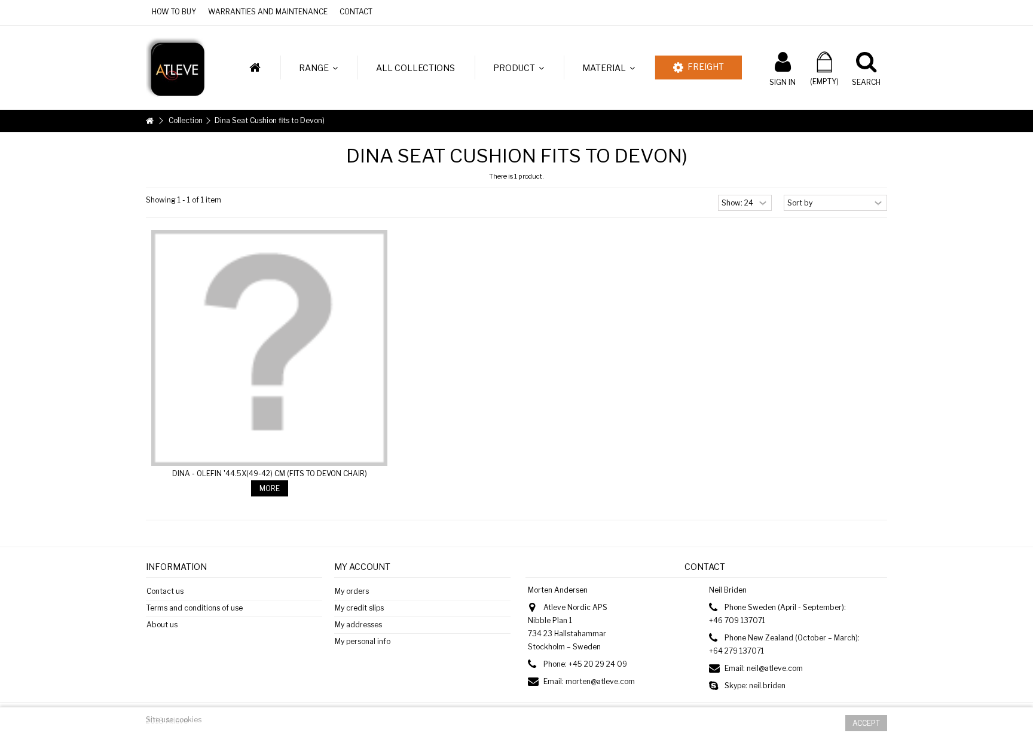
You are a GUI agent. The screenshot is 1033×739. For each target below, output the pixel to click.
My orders (352, 591)
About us (162, 624)
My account (362, 567)
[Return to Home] (149, 121)
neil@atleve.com (775, 668)
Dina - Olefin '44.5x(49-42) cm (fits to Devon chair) (269, 473)
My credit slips (359, 607)
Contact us (165, 591)
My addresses (358, 624)
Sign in (782, 82)
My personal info (362, 641)
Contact (356, 11)
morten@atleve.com (600, 681)
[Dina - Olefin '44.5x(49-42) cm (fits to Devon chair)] (269, 348)
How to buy (174, 11)
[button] (318, 67)
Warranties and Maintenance (268, 11)
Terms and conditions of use (194, 607)
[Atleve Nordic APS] (176, 66)
